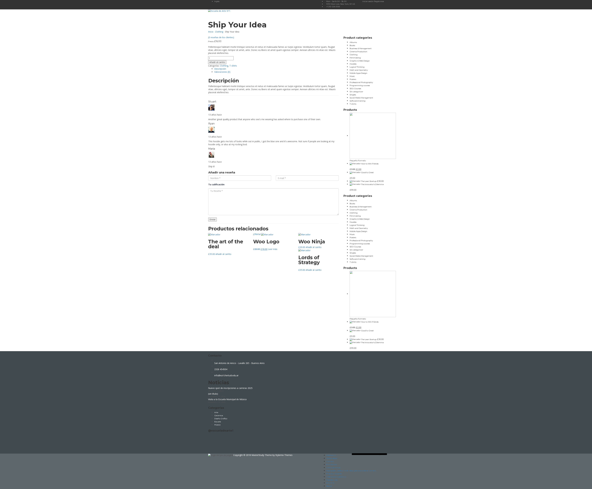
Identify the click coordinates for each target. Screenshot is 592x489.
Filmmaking (355, 58)
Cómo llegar (331, 458)
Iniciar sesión (368, 1)
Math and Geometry (359, 70)
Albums (353, 42)
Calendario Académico (336, 477)
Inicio (210, 31)
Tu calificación (216, 184)
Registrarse (379, 1)
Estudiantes (331, 464)
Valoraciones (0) (222, 71)
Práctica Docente (334, 474)
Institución (331, 455)
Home (329, 486)
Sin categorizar (356, 91)
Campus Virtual (333, 467)
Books (352, 45)
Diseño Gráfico (220, 418)
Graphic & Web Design (360, 61)
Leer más (272, 249)
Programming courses (360, 85)
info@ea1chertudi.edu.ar (226, 375)
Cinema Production (358, 51)
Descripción (220, 68)
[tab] (276, 68)
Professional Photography (361, 82)
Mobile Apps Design (358, 73)
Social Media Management (361, 98)
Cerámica (218, 415)
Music (352, 76)
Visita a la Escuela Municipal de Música (227, 399)
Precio (211, 41)
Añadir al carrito (217, 62)
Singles (353, 94)
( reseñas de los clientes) (221, 37)
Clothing (219, 31)
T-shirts (233, 65)
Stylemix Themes (283, 455)
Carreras (330, 461)
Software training (357, 101)
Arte (216, 412)
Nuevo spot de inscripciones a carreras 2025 (230, 388)
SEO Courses (355, 88)
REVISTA (330, 483)
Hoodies (353, 64)
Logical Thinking (357, 67)
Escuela (217, 421)
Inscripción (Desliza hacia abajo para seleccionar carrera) (351, 470)
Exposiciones (331, 480)
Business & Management (361, 48)
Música (217, 425)
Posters (353, 79)
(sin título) (213, 393)
